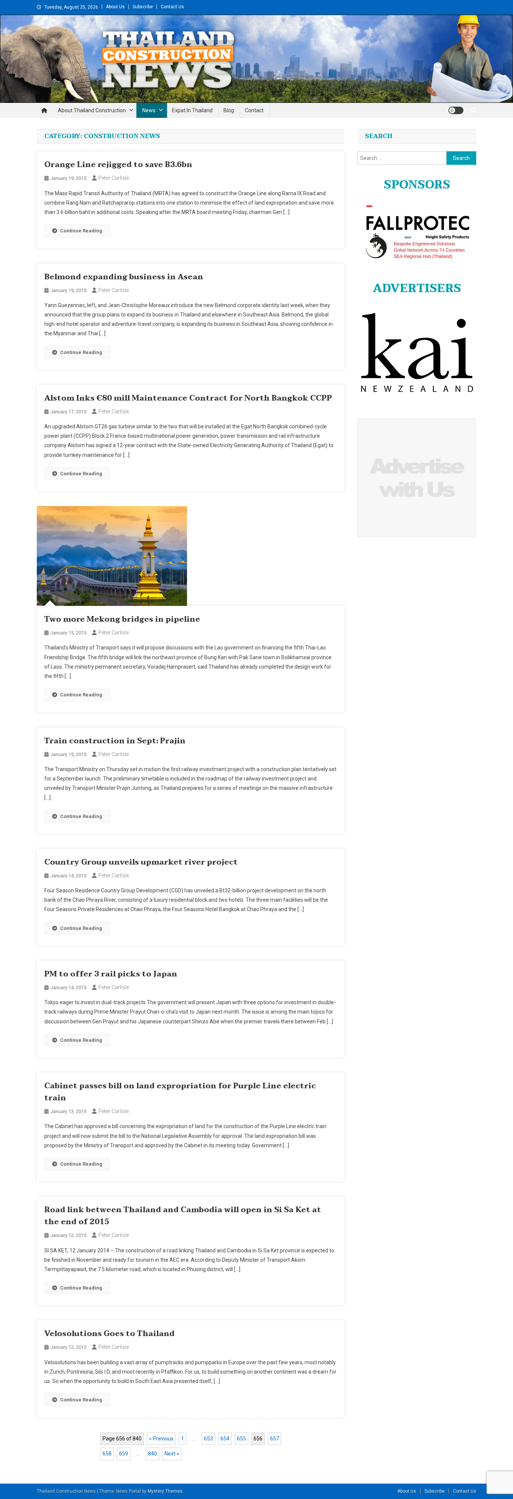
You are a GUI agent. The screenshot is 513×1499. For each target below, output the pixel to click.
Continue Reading (81, 231)
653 (208, 1439)
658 (107, 1454)
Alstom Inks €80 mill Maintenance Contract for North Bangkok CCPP (188, 398)
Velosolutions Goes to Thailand (109, 1333)
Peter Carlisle (113, 178)
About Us (115, 6)
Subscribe (143, 6)
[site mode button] (455, 110)
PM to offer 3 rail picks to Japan (110, 974)
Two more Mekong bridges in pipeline (122, 619)
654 (224, 1439)
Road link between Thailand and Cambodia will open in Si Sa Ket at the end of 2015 (182, 1216)
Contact (254, 110)
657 (274, 1439)
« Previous (161, 1439)
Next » (171, 1454)
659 (123, 1454)
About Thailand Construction (92, 110)
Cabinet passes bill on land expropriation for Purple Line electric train (180, 1092)
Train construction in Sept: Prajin (115, 741)
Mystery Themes (165, 1491)
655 (241, 1439)
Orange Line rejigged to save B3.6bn (118, 164)
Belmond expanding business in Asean (123, 277)
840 (152, 1454)
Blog (228, 110)
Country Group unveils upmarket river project (141, 862)
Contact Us (172, 6)
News (148, 110)
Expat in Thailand (192, 110)
